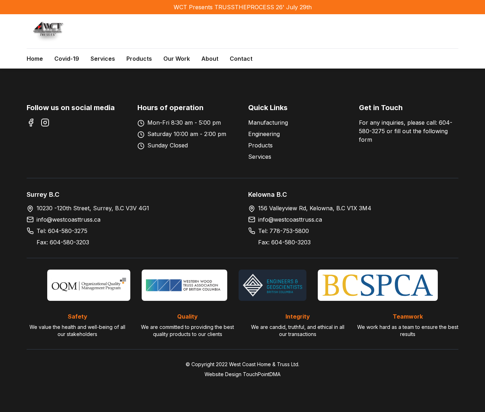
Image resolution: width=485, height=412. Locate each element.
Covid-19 (66, 58)
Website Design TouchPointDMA (242, 374)
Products (139, 58)
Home (35, 58)
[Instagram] (45, 122)
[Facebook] (31, 122)
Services (103, 58)
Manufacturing (268, 122)
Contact (241, 58)
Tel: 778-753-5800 (283, 230)
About (209, 58)
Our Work (176, 58)
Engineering (264, 133)
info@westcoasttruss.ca (68, 219)
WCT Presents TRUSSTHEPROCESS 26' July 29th (243, 7)
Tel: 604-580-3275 (62, 230)
